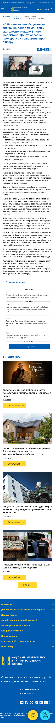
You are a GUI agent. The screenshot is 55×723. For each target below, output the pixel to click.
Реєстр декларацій (16, 3)
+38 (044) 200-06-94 (29, 689)
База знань (46, 3)
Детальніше (14, 405)
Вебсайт (4, 3)
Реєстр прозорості (33, 3)
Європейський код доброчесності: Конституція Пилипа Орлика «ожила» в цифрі (27, 393)
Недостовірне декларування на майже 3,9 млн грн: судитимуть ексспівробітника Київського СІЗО (26, 451)
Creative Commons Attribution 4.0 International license (26, 715)
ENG (47, 9)
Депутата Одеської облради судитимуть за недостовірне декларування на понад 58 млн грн (27, 509)
